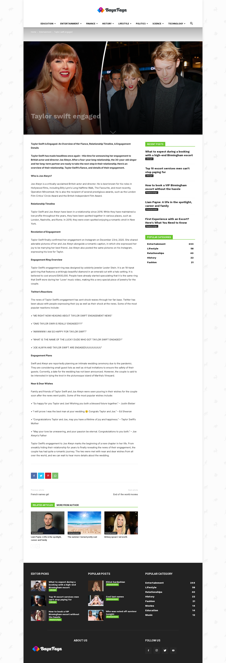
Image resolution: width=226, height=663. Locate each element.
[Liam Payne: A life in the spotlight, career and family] (47, 522)
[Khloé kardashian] (95, 586)
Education (47, 23)
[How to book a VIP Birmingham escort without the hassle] (38, 615)
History (106, 23)
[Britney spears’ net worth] (121, 522)
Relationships (151, 192)
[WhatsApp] (55, 476)
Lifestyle (123, 23)
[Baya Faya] (113, 10)
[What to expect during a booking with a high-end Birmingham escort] (38, 586)
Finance (90, 23)
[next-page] (38, 546)
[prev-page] (33, 546)
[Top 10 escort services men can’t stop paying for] (38, 600)
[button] (191, 23)
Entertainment (69, 23)
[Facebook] (34, 476)
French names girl (40, 494)
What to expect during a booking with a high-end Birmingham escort (62, 585)
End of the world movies (125, 494)
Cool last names (115, 596)
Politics (141, 23)
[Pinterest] (48, 476)
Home (33, 32)
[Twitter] (41, 476)
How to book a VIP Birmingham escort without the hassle (64, 614)
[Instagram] (157, 650)
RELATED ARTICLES (43, 505)
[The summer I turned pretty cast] (84, 522)
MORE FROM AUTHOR (68, 505)
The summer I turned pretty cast (82, 537)
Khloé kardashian (115, 582)
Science (157, 23)
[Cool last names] (95, 600)
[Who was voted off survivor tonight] (95, 615)
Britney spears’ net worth (115, 537)
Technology (175, 23)
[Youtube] (173, 651)
